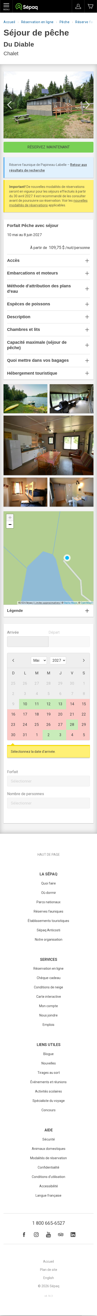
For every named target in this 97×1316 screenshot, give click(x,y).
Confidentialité (48, 1167)
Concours (48, 1110)
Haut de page (48, 854)
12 (48, 704)
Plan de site (48, 1270)
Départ (54, 632)
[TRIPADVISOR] (60, 1234)
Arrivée (13, 632)
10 (25, 704)
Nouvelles (48, 1063)
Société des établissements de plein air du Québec (26, 7)
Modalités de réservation (48, 1158)
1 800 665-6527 (48, 1223)
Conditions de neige (48, 987)
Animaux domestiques (48, 1149)
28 (72, 724)
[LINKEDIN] (73, 1234)
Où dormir (48, 893)
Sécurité (48, 1139)
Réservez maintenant (48, 147)
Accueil (9, 22)
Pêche (65, 22)
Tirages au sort (48, 1073)
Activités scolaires (48, 1091)
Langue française (48, 1195)
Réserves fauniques (48, 911)
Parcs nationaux (48, 902)
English (48, 1278)
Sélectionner (21, 781)
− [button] (10, 524)
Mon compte (48, 1006)
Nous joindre (48, 1015)
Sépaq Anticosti (48, 930)
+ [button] (10, 517)
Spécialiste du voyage (48, 1101)
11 (37, 704)
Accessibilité (48, 1186)
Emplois (48, 1025)
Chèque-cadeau (49, 978)
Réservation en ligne (37, 22)
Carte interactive (48, 996)
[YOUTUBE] (48, 1234)
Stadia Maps (70, 603)
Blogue (48, 1054)
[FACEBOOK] (24, 1234)
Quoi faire (48, 883)
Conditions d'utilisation (48, 1177)
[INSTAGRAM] (36, 1234)
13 (60, 704)
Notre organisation (48, 939)
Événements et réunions (48, 1082)
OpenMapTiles (89, 603)
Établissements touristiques (48, 921)
